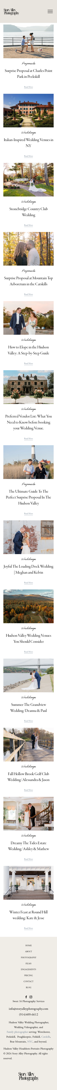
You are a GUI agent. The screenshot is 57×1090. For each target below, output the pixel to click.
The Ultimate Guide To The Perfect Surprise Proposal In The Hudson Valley (28, 497)
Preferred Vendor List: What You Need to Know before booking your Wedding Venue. (28, 422)
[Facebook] (26, 996)
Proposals (28, 63)
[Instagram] (30, 996)
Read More (28, 87)
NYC (30, 1041)
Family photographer (17, 1032)
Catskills (45, 1036)
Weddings (28, 133)
